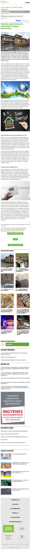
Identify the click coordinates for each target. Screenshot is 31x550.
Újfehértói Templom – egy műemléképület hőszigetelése (22, 270)
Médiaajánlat (13, 544)
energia (20, 7)
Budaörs (2, 15)
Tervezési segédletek (15, 521)
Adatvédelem (6, 544)
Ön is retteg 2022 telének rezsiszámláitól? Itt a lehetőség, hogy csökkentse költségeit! (23, 311)
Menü (28, 2)
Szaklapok (15, 504)
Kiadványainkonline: (8, 536)
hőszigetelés (4, 9)
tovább (4, 18)
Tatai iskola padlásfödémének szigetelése (7, 270)
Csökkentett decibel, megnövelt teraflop (22, 290)
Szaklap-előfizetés (22, 528)
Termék (15, 7)
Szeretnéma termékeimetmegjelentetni (8, 528)
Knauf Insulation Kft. (6, 7)
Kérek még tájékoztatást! (15, 233)
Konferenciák (15, 499)
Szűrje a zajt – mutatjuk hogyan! (7, 290)
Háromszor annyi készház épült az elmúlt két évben (7, 310)
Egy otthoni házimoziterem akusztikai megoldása (7, 332)
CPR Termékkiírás (15, 508)
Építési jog (15, 513)
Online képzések (15, 517)
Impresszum (20, 544)
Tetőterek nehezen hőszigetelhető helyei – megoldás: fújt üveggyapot (23, 332)
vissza (15, 239)
